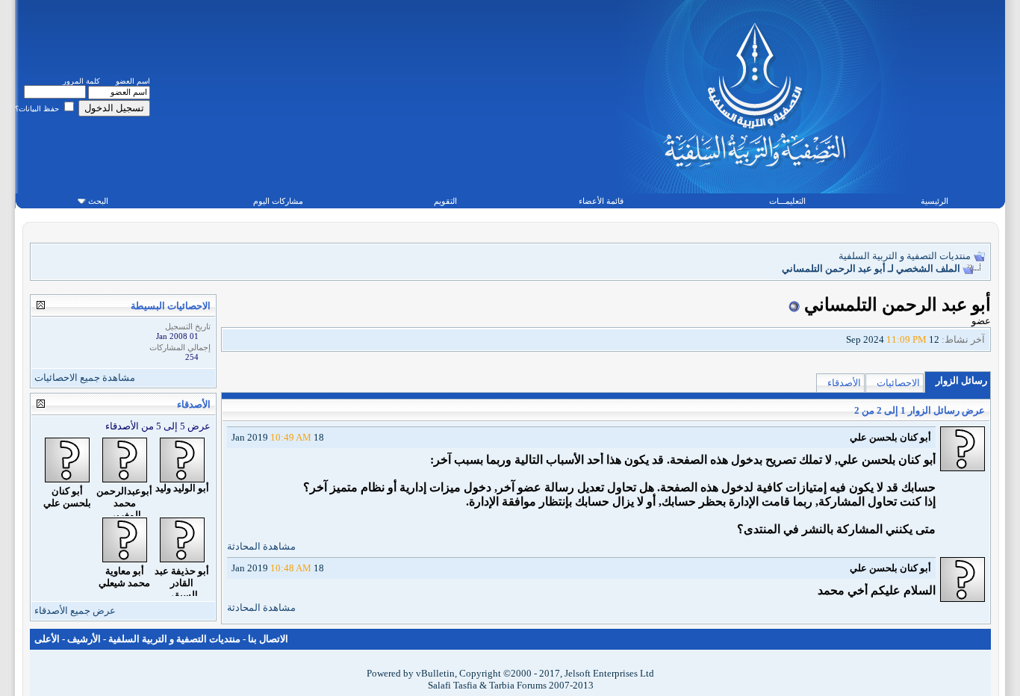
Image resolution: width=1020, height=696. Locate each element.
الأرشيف (84, 638)
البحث (98, 200)
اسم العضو (133, 81)
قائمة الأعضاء (601, 200)
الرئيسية (934, 200)
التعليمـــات (787, 200)
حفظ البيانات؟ (38, 109)
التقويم (445, 200)
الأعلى (47, 638)
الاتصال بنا (268, 638)
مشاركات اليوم (278, 200)
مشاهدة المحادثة (261, 546)
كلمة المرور (81, 81)
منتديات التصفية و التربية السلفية (905, 255)
